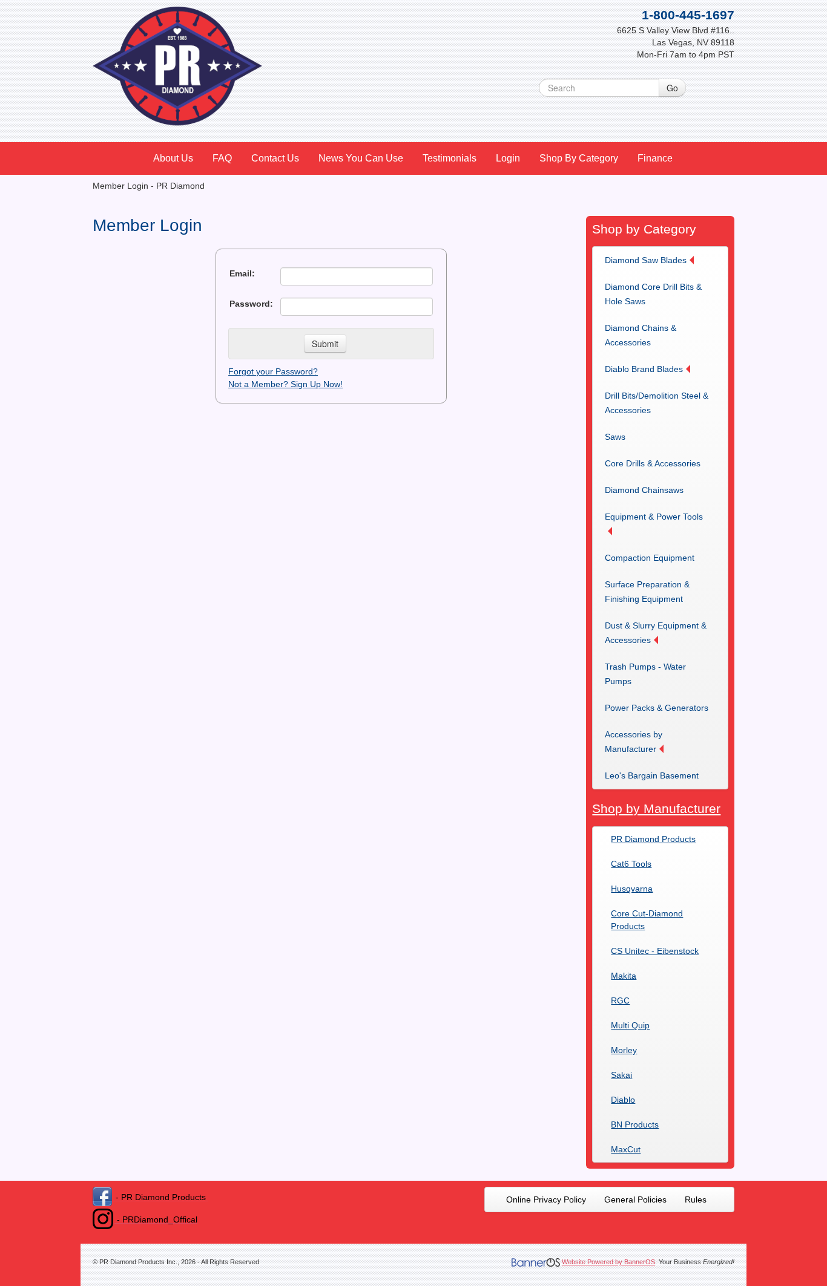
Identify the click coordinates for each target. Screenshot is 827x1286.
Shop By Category (578, 158)
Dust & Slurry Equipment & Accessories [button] (656, 633)
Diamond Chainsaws (644, 490)
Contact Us (275, 158)
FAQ (222, 158)
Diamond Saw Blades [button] (646, 260)
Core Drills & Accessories (652, 463)
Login (508, 158)
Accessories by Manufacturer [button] (633, 741)
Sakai (621, 1075)
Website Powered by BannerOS (608, 1261)
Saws (615, 437)
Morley (624, 1050)
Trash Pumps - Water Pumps (645, 674)
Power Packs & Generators (656, 708)
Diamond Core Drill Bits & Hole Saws (653, 294)
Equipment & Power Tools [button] (654, 516)
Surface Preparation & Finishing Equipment (647, 591)
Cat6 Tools (631, 864)
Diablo (623, 1100)
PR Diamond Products (653, 839)
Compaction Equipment (649, 558)
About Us (173, 158)
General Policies (635, 1199)
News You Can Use (360, 158)
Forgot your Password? (273, 371)
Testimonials (449, 158)
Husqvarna (632, 888)
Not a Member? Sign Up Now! (285, 384)
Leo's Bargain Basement (652, 775)
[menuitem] (173, 158)
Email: (242, 273)
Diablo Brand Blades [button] (644, 369)
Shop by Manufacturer (656, 808)
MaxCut (626, 1149)
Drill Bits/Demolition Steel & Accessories (656, 403)
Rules (696, 1199)
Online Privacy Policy (546, 1199)
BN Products (635, 1124)
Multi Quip (630, 1025)
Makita (623, 976)
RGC (620, 1000)
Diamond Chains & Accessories (640, 335)
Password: (251, 303)
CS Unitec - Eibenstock (655, 951)
